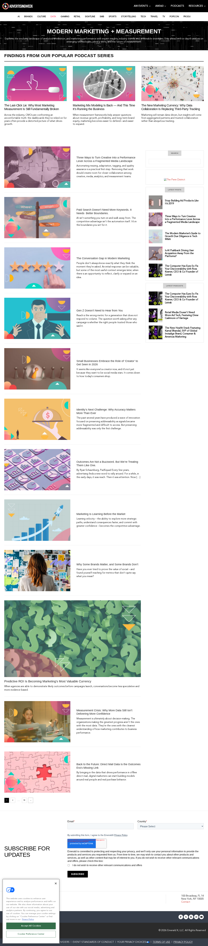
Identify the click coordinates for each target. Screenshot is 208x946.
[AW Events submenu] (150, 6)
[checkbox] (135, 865)
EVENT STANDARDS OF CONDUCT (93, 942)
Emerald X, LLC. (175, 930)
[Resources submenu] (205, 6)
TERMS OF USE (161, 942)
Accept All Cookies (31, 926)
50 (24, 800)
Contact (185, 902)
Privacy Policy (120, 835)
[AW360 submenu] (165, 6)
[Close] (55, 883)
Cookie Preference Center (31, 934)
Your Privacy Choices (131, 942)
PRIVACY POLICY (183, 942)
